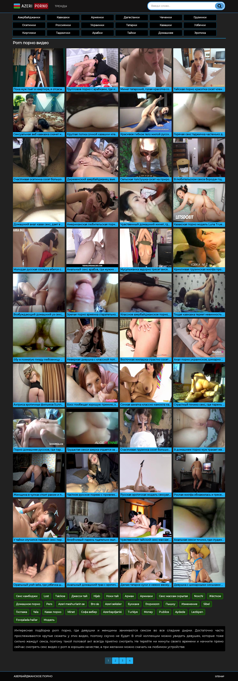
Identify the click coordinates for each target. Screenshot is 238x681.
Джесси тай (79, 596)
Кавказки (63, 17)
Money (148, 611)
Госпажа (21, 611)
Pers (49, 604)
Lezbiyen (197, 611)
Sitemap (219, 676)
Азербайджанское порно (33, 676)
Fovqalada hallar (27, 619)
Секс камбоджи (27, 596)
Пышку (170, 604)
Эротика (200, 32)
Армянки (97, 17)
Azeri (34, 6)
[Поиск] (219, 6)
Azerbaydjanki (112, 611)
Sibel (207, 604)
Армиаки (146, 596)
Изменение (189, 604)
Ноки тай (112, 596)
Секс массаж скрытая (173, 596)
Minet (71, 611)
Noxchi (198, 596)
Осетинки (29, 25)
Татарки (131, 25)
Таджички (63, 32)
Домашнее (165, 32)
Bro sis (95, 604)
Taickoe (60, 596)
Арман (129, 596)
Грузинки (200, 17)
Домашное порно (28, 604)
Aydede (180, 611)
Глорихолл (152, 604)
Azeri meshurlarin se (71, 604)
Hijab (97, 596)
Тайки (131, 32)
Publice (164, 611)
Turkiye (133, 611)
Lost (46, 596)
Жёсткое (215, 596)
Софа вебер (89, 611)
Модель (49, 619)
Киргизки (29, 32)
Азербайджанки (29, 17)
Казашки (166, 25)
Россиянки (63, 25)
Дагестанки (132, 17)
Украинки (97, 25)
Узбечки (200, 25)
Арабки (97, 32)
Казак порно (53, 611)
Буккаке (133, 604)
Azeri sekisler (113, 604)
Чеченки (166, 17)
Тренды (61, 6)
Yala (35, 611)
